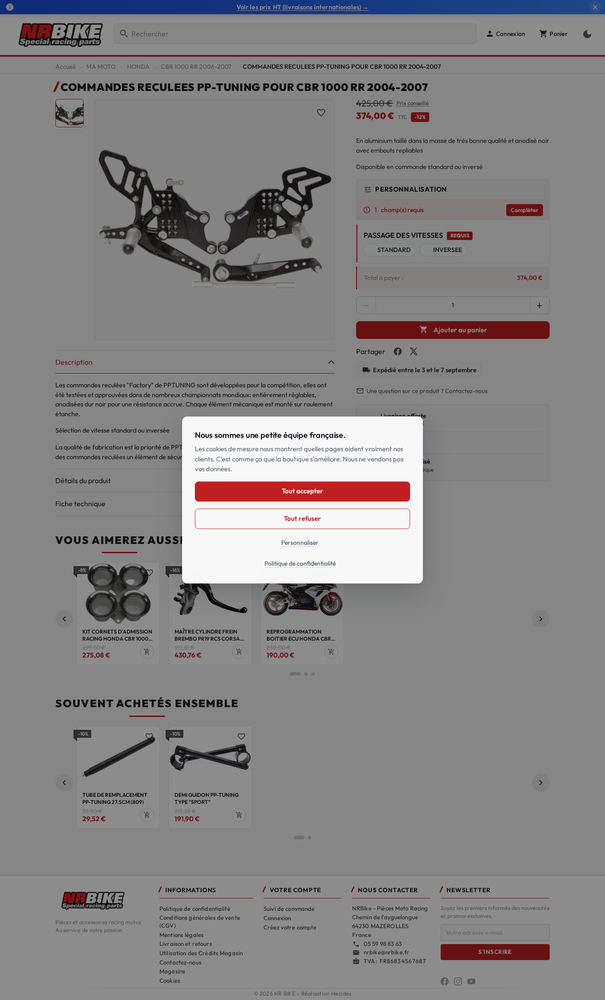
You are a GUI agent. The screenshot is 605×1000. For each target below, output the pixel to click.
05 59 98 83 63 (383, 943)
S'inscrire (495, 951)
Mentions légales (181, 934)
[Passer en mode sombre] (585, 33)
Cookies (169, 980)
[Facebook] (445, 981)
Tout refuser (302, 518)
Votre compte (296, 890)
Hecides (341, 993)
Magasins (172, 971)
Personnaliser (299, 543)
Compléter (525, 209)
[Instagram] (458, 981)
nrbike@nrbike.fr (386, 952)
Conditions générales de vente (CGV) (199, 921)
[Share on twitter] (414, 351)
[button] (505, 34)
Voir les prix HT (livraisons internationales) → (303, 7)
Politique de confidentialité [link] (300, 564)
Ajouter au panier (453, 329)
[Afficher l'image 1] (69, 113)
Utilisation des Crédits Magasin (201, 953)
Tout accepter (302, 491)
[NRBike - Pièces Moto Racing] (102, 899)
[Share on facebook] (398, 351)
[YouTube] (471, 981)
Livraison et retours (185, 943)
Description (74, 362)
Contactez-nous (180, 962)
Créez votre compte (290, 927)
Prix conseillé (412, 103)
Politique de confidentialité (194, 908)
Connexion (277, 917)
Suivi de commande (289, 908)
